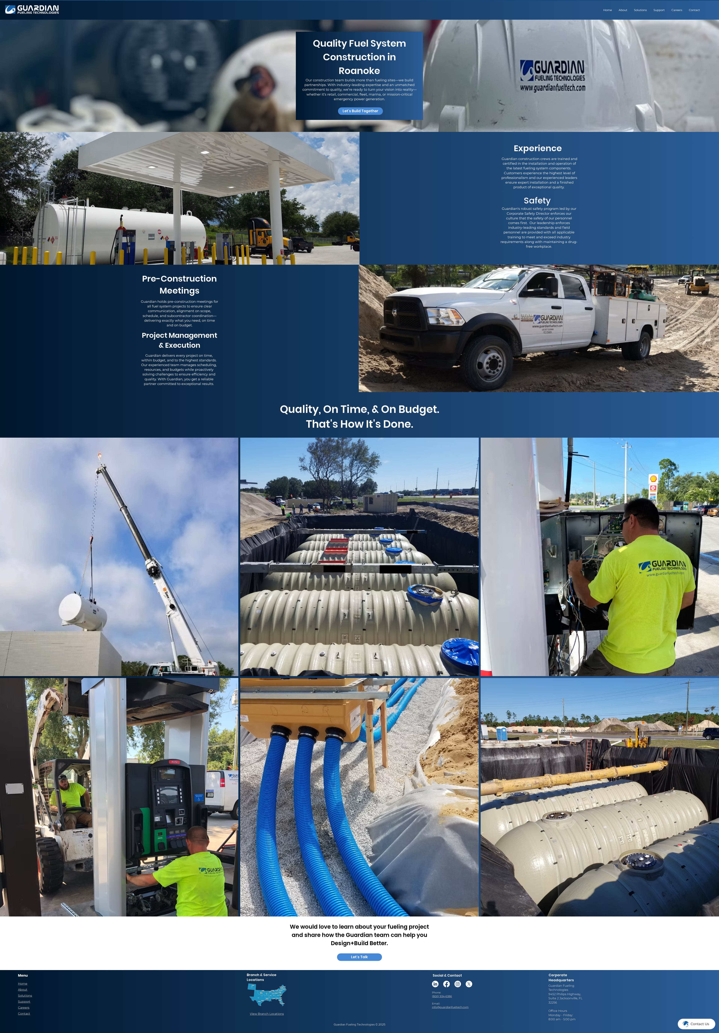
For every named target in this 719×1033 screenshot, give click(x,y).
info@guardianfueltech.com (450, 1007)
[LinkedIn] (435, 984)
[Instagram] (457, 984)
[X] (469, 984)
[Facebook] (446, 984)
